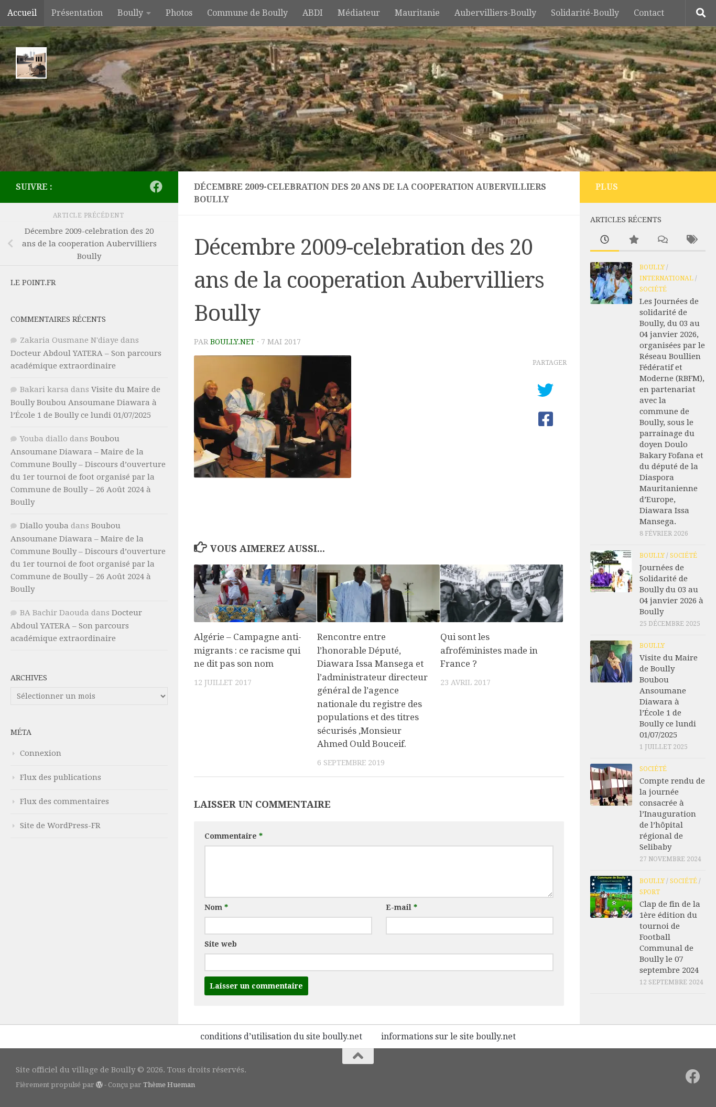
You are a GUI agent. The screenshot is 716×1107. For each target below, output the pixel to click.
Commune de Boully (247, 13)
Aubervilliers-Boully (495, 13)
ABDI (312, 13)
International (666, 278)
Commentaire (233, 836)
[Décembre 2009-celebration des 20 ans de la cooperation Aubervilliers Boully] (272, 474)
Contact (649, 13)
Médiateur (359, 13)
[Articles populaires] (633, 240)
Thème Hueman (169, 1085)
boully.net (232, 342)
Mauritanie (417, 13)
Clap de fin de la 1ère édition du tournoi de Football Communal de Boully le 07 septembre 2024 (669, 937)
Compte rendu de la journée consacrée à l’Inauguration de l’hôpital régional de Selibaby (672, 814)
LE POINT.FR (33, 282)
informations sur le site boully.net (448, 1036)
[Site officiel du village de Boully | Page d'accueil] (31, 63)
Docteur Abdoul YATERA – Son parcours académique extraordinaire (76, 625)
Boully (130, 13)
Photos (179, 13)
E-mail (401, 907)
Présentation (77, 13)
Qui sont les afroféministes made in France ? (489, 650)
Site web (220, 944)
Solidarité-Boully (585, 13)
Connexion (40, 753)
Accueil (22, 13)
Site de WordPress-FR (60, 825)
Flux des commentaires (64, 801)
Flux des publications (60, 777)
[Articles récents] (604, 240)
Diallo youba (44, 525)
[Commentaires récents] (662, 240)
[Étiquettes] (691, 240)
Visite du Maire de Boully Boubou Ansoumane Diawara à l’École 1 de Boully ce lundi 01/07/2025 (85, 402)
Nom (216, 907)
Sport (649, 892)
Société (653, 289)
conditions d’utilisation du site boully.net (281, 1036)
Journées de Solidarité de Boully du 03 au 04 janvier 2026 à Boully (671, 589)
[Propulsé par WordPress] (99, 1084)
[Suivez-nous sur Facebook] (156, 186)
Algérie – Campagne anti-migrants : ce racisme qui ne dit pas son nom (247, 650)
